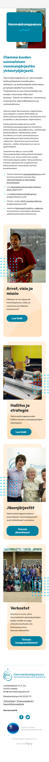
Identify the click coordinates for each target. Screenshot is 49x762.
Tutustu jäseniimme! (22, 531)
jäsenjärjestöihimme (32, 174)
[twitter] (28, 717)
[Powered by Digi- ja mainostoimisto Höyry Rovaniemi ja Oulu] (24, 743)
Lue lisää (17, 318)
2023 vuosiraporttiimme (31, 201)
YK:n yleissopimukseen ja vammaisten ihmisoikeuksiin (21, 180)
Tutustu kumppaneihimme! (26, 641)
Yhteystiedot (9, 701)
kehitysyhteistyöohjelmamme (23, 194)
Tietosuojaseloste (25, 701)
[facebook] (21, 717)
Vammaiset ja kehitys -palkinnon (29, 208)
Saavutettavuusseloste (13, 704)
